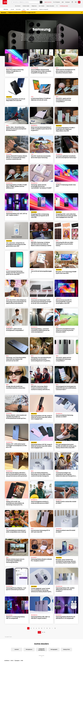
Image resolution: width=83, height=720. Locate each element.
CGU (12, 660)
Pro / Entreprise (56, 2)
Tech (24, 9)
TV (56, 6)
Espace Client (79, 2)
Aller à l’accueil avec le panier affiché (72, 2)
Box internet (17, 6)
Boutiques (68, 2)
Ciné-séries (18, 9)
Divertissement (34, 9)
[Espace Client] (79, 2)
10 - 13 (43, 632)
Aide (63, 2)
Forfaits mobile (26, 6)
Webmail (75, 2)
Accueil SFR (5, 2)
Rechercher (41, 2)
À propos (17, 660)
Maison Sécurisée (50, 6)
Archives (6, 660)
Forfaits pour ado (64, 6)
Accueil (12, 9)
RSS (22, 660)
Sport (28, 9)
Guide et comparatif (43, 9)
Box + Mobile (41, 6)
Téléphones (34, 6)
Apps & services (48, 2)
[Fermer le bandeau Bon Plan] (81, 12)
